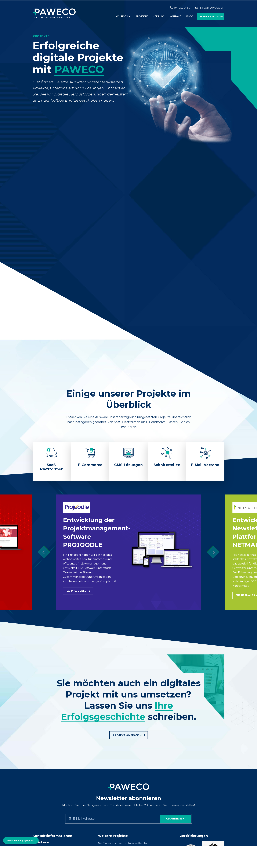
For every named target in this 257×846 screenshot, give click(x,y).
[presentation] (43, 552)
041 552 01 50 (182, 7)
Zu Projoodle (76, 590)
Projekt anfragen (211, 16)
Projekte (141, 16)
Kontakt (175, 16)
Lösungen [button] (121, 16)
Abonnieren (175, 818)
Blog (189, 16)
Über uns (158, 16)
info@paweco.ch (211, 7)
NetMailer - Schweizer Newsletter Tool (123, 843)
